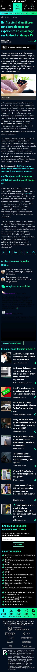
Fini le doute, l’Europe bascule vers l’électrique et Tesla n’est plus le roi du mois (24, 407)
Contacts (31, 621)
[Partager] (35, 41)
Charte (7, 625)
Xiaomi (15, 500)
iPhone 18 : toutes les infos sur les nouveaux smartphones (19, 568)
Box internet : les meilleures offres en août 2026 (19, 589)
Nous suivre (33, 252)
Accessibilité (13, 625)
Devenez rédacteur (22, 621)
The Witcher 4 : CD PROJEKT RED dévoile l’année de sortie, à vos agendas (23, 458)
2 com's (30, 41)
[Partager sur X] (3, 252)
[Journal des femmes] (10, 633)
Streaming (18, 9)
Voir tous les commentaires (12, 343)
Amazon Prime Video (15, 13)
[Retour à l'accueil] (18, 1)
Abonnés (19, 614)
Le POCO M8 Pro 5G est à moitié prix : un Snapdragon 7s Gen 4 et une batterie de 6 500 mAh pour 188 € (24, 511)
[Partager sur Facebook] (9, 252)
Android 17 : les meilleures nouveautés (17, 565)
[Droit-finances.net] (10, 642)
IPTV (29, 13)
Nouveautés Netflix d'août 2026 (15, 578)
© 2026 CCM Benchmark (25, 625)
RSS (33, 614)
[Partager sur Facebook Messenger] (21, 252)
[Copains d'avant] (26, 642)
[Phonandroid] (4, 652)
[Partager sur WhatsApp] (27, 252)
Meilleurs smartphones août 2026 (16, 602)
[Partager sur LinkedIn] (15, 252)
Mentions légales (15, 623)
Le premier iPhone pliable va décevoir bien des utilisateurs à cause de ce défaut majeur (24, 441)
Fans (3, 614)
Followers (11, 614)
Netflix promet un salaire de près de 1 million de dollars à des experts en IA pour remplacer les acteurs (17, 169)
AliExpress (16, 520)
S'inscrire (18, 544)
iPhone (15, 448)
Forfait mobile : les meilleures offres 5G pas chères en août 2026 (19, 593)
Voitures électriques (19, 383)
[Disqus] (18, 315)
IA (25, 9)
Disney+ (25, 13)
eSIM (9, 9)
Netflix (34, 13)
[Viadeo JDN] (10, 646)
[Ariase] (26, 646)
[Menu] (2, 1)
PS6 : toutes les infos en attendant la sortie (19, 575)
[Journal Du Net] (10, 638)
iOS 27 (7, 572)
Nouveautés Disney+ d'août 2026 (16, 580)
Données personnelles (27, 623)
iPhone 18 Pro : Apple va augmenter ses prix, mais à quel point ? (24, 473)
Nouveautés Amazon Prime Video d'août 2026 (18, 584)
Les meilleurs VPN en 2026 (14, 605)
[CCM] (26, 633)
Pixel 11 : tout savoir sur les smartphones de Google (19, 561)
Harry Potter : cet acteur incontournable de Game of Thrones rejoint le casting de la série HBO (24, 424)
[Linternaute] (26, 638)
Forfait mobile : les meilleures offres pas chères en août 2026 (18, 598)
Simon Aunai (5, 40)
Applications (17, 363)
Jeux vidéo (16, 466)
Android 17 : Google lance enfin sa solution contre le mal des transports (24, 356)
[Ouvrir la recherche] (34, 1)
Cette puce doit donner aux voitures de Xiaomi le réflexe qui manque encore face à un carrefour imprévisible (24, 373)
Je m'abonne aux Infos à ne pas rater (19, 47)
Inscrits (26, 614)
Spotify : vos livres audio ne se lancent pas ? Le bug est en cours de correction (24, 390)
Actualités (32, 9)
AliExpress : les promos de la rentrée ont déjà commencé (20, 556)
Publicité (6, 623)
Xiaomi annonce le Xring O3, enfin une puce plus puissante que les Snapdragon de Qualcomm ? (24, 491)
